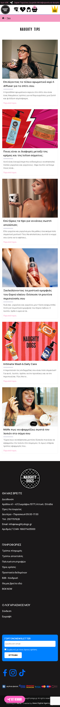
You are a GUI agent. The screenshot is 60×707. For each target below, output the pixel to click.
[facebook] (5, 672)
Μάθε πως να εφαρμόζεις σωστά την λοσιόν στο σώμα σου (26, 431)
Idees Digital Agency (41, 703)
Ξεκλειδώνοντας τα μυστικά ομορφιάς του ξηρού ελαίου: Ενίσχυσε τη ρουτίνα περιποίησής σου (27, 294)
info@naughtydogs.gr (20, 524)
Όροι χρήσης (9, 567)
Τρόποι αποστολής (12, 556)
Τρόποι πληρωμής (12, 550)
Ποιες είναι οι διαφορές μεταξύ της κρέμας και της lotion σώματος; (25, 153)
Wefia (18, 703)
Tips (9, 18)
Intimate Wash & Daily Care (20, 364)
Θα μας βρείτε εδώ (12, 583)
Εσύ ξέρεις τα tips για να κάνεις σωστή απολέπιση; (27, 223)
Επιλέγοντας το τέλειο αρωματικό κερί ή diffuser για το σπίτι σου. (28, 84)
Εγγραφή (6, 616)
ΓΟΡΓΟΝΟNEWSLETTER (17, 638)
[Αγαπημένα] (23, 9)
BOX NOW (7, 588)
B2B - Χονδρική (10, 577)
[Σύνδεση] (29, 9)
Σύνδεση (6, 611)
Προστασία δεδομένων (14, 572)
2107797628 (13, 519)
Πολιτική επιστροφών (14, 561)
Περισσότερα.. (10, 103)
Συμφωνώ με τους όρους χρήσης (22, 649)
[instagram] (12, 672)
